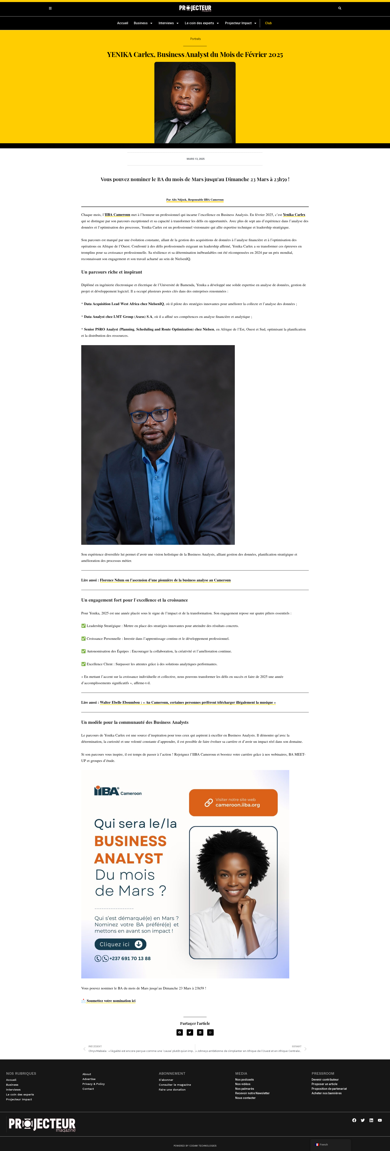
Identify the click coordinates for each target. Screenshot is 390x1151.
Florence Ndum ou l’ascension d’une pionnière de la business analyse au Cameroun (165, 580)
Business (141, 23)
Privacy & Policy (93, 1083)
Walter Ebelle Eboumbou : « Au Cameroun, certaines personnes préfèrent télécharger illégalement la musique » (188, 702)
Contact (88, 1088)
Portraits (195, 38)
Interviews (166, 23)
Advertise (88, 1079)
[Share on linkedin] (200, 1032)
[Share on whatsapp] (210, 1032)
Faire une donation (172, 1089)
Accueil (122, 23)
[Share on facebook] (180, 1032)
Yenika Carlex (294, 214)
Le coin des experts (199, 23)
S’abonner (166, 1079)
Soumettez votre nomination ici (110, 1000)
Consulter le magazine (175, 1084)
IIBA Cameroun (117, 214)
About (86, 1074)
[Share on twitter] (190, 1032)
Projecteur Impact (238, 23)
